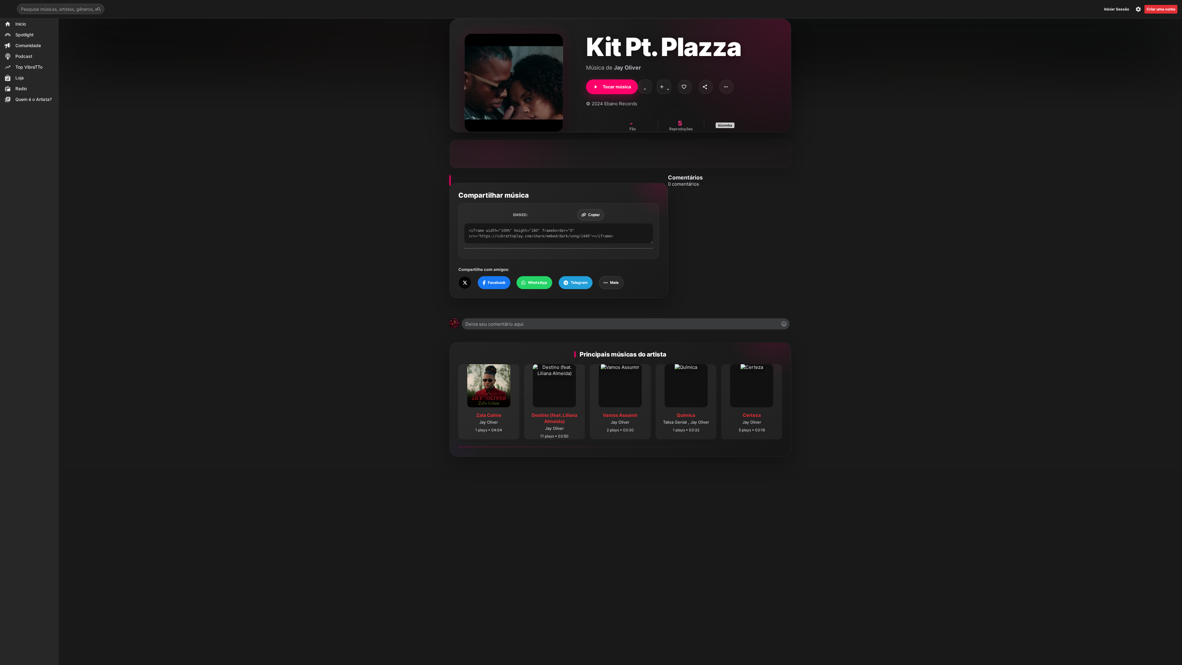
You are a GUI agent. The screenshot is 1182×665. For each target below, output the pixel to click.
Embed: (521, 214)
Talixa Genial (675, 422)
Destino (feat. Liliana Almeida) (554, 418)
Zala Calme (488, 415)
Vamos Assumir (620, 415)
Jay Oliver (627, 67)
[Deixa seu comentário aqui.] (626, 323)
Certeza (752, 415)
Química (686, 415)
